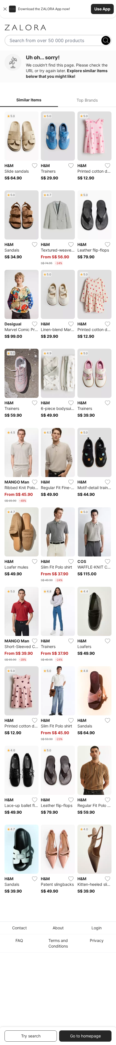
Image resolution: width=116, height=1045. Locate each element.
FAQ (19, 940)
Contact (19, 927)
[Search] (105, 40)
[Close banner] (5, 9)
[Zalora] (58, 27)
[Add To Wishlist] (35, 165)
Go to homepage (85, 1035)
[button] (58, 9)
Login (97, 927)
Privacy (97, 940)
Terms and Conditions (58, 943)
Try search (31, 1035)
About (58, 927)
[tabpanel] (58, 506)
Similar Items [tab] (28, 99)
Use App (102, 8)
